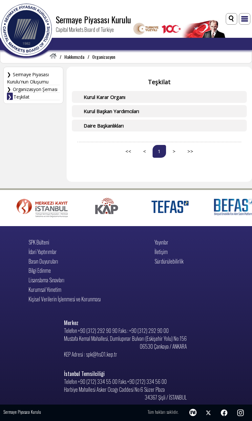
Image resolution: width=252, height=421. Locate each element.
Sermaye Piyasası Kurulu (93, 19)
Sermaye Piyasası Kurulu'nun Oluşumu (28, 78)
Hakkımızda (74, 56)
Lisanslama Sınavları (46, 280)
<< (128, 151)
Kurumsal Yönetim (45, 289)
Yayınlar (161, 242)
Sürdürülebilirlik (169, 261)
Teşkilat (21, 97)
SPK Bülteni (39, 242)
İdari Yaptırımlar (43, 252)
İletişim (161, 252)
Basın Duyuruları (43, 261)
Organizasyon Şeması (35, 89)
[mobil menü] (244, 19)
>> (190, 151)
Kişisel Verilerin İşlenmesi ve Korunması (65, 299)
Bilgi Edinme (40, 270)
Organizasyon (103, 56)
